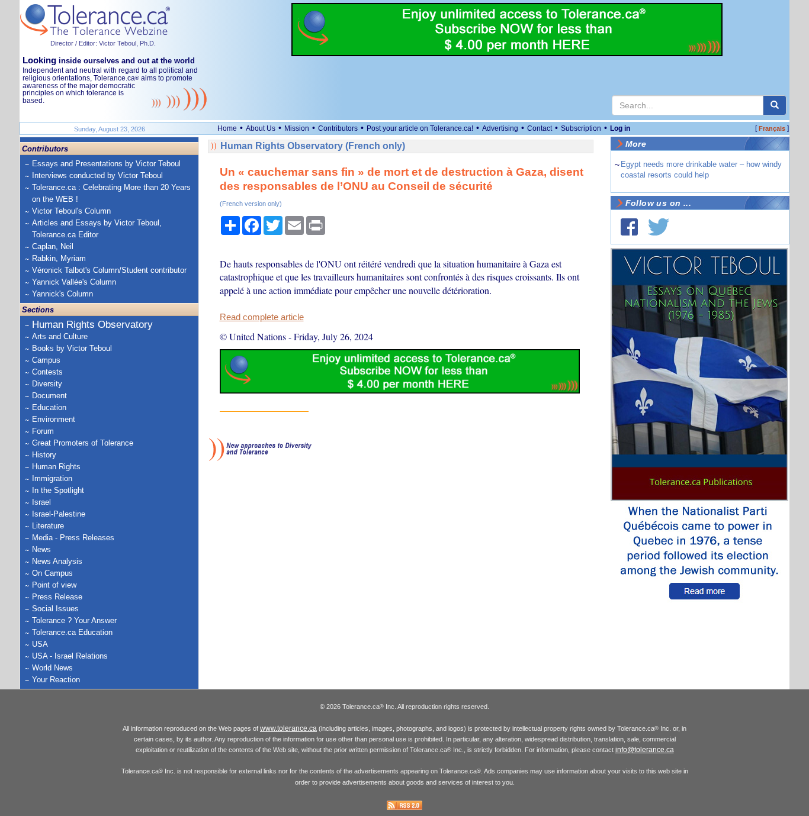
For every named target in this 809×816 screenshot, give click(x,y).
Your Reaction (56, 679)
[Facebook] (629, 227)
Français (772, 128)
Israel (41, 502)
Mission (296, 128)
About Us (260, 128)
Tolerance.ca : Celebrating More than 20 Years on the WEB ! (111, 193)
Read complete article (262, 317)
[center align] (774, 105)
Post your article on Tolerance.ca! (420, 128)
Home (227, 128)
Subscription (581, 128)
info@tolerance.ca (644, 750)
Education (49, 407)
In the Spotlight (58, 490)
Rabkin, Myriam (59, 258)
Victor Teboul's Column (71, 211)
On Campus (52, 573)
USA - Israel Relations (70, 655)
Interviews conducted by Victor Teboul (97, 175)
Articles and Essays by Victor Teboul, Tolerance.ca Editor (97, 228)
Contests (47, 371)
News (41, 549)
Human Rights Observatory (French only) (312, 146)
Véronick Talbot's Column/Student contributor (109, 270)
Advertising (500, 128)
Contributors (338, 128)
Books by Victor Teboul (72, 348)
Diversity (47, 383)
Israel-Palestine (58, 513)
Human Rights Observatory (92, 324)
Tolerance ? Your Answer (74, 620)
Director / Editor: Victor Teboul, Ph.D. (103, 43)
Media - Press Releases (73, 537)
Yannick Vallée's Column (74, 282)
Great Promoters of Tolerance (82, 442)
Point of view (54, 584)
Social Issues (55, 608)
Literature (48, 525)
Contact (539, 128)
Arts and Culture (60, 336)
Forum (43, 431)
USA (40, 644)
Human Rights (56, 466)
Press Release (57, 596)
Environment (53, 419)
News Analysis (57, 561)
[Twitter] (658, 227)
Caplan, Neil (52, 246)
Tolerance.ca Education (72, 632)
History (44, 454)
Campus (46, 360)
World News (52, 667)
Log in (620, 128)
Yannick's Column (62, 293)
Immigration (52, 478)
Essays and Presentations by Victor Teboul (106, 163)
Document (49, 395)
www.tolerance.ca (288, 728)
